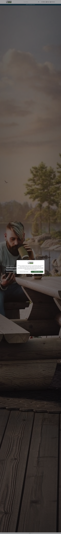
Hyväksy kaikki (37, 271)
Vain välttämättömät (24, 271)
